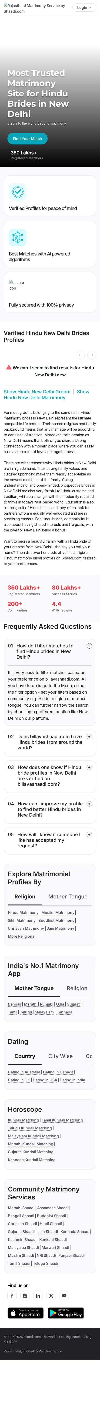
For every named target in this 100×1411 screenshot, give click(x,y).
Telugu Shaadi (45, 1263)
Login (82, 7)
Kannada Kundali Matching (32, 1159)
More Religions (21, 936)
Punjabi (46, 1004)
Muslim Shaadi (21, 1255)
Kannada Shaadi (74, 1231)
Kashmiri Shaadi (22, 1239)
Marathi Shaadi (21, 1207)
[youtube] (64, 1295)
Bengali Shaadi (21, 1215)
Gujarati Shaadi (21, 1231)
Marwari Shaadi (55, 1247)
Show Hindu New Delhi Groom (37, 392)
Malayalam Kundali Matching (33, 1136)
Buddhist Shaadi (51, 1215)
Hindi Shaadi (51, 1223)
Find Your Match (27, 138)
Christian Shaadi (22, 1223)
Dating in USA (45, 1080)
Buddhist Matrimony (56, 920)
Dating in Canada (58, 1072)
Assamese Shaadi (53, 1207)
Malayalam (44, 1012)
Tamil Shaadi (19, 1263)
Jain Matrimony (60, 928)
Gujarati (73, 1004)
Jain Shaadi (47, 1231)
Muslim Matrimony (57, 912)
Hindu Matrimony (23, 912)
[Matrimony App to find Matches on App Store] (25, 1312)
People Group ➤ (50, 1351)
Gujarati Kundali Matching (30, 1151)
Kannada (64, 1012)
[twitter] (51, 1295)
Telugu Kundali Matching (30, 1128)
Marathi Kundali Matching (30, 1144)
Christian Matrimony (26, 928)
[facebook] (12, 1295)
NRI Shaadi (46, 1255)
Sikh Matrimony (22, 920)
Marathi (30, 1004)
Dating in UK (19, 1080)
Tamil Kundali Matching (62, 1120)
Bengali (14, 1004)
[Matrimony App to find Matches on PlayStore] (66, 1312)
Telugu (26, 1012)
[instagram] (25, 1295)
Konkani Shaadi (53, 1239)
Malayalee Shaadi (23, 1247)
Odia (60, 1004)
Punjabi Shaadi (71, 1255)
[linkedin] (38, 1295)
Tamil (12, 1012)
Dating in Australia (24, 1072)
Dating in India (72, 1080)
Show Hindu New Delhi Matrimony (47, 394)
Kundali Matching (23, 1120)
